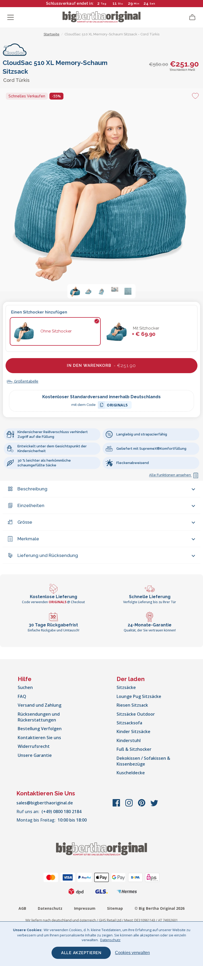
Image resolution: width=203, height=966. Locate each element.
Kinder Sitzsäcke (133, 731)
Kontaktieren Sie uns (39, 737)
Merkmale (28, 538)
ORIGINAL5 (117, 405)
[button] (75, 291)
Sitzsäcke (126, 687)
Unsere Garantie (35, 755)
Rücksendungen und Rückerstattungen (39, 717)
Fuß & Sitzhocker (134, 749)
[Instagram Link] (129, 805)
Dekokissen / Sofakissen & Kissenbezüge (143, 761)
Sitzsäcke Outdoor (136, 714)
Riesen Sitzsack (132, 705)
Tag (104, 3)
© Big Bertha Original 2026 (159, 908)
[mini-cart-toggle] (192, 17)
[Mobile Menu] (11, 17)
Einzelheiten (30, 505)
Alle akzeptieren (81, 952)
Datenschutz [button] (110, 939)
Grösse (24, 522)
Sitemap (115, 908)
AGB (22, 908)
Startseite (51, 34)
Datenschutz (50, 908)
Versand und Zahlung (39, 705)
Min (137, 3)
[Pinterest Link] (142, 805)
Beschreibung (32, 488)
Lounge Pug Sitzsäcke (139, 696)
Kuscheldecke (131, 773)
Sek (152, 3)
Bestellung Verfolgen (40, 728)
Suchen (25, 687)
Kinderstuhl (129, 740)
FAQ (22, 696)
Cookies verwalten (132, 952)
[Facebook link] (117, 805)
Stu (120, 3)
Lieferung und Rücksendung (47, 555)
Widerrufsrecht (34, 746)
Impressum (84, 908)
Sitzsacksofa (129, 723)
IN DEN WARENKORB (101, 365)
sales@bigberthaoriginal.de (44, 803)
